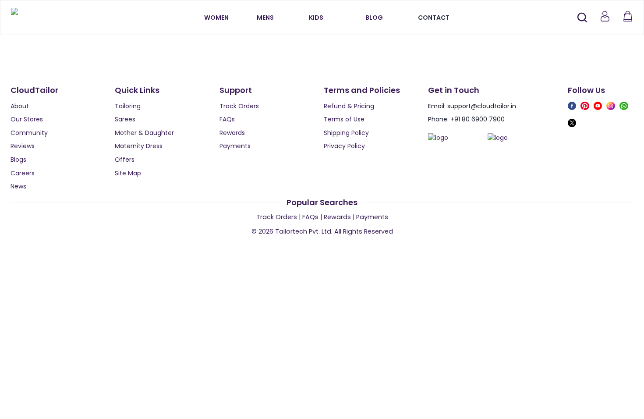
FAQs (227, 119)
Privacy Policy (344, 146)
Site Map (128, 173)
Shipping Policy (346, 132)
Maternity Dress (139, 146)
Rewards (232, 132)
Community (29, 132)
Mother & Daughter (144, 132)
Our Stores (27, 119)
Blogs (18, 159)
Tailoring (128, 106)
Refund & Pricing (349, 106)
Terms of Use (344, 119)
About (20, 106)
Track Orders (239, 106)
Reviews (23, 146)
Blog (374, 17)
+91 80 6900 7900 (477, 119)
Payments (235, 146)
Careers (23, 173)
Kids (316, 17)
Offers (124, 159)
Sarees (125, 119)
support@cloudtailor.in (481, 106)
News (18, 186)
